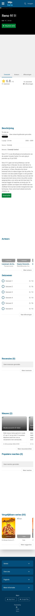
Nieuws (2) (7, 413)
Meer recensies (27, 370)
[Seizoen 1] (17, 281)
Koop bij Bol (6, 195)
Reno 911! (9, 16)
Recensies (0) (8, 358)
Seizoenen (7, 275)
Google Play (25, 599)
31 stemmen (6, 84)
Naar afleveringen (26, 315)
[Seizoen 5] (17, 303)
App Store (12, 599)
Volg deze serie (10, 26)
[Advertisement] (17, 53)
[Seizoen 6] (17, 309)
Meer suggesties (26, 545)
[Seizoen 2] (17, 286)
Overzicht (7, 74)
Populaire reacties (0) (12, 454)
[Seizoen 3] (17, 292)
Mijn (10, 3)
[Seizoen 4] (17, 297)
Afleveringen (27, 74)
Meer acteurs (27, 270)
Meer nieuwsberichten (25, 449)
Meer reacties (27, 470)
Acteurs (16, 74)
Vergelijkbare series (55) (14, 514)
